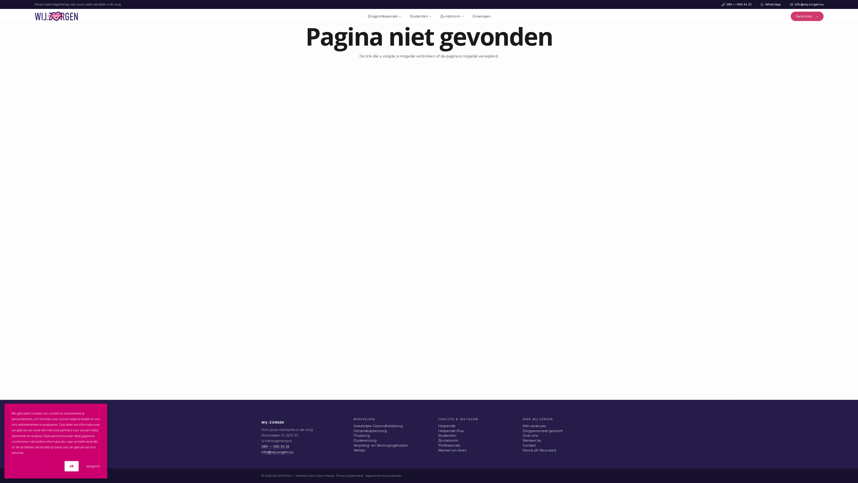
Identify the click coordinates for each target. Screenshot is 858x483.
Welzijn (359, 450)
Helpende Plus (451, 431)
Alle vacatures (534, 426)
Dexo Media (325, 475)
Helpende (447, 426)
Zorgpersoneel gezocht (543, 431)
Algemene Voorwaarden (383, 475)
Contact (529, 445)
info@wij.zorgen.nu (277, 452)
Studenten (447, 436)
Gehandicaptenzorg (370, 431)
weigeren (92, 466)
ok (71, 466)
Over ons (530, 436)
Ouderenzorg (364, 441)
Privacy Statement (349, 475)
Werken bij (532, 441)
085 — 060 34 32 (275, 447)
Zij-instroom (448, 441)
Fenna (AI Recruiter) (539, 450)
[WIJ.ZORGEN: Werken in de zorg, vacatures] (56, 16)
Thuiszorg (361, 436)
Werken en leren (452, 450)
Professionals (449, 445)
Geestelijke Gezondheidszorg (378, 426)
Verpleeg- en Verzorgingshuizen (380, 445)
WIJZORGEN (266, 422)
